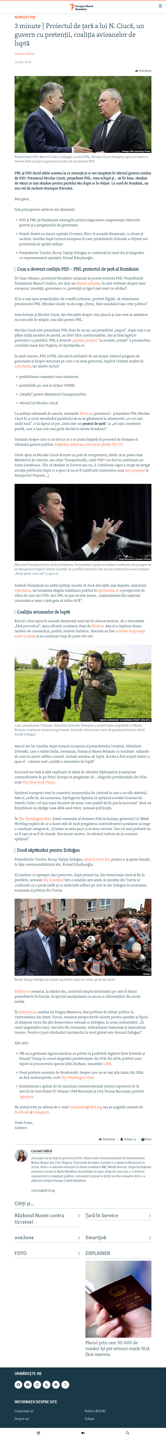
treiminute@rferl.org (85, 1107)
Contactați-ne (24, 1411)
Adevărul (92, 445)
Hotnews (77, 445)
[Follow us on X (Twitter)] (65, 1385)
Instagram (41, 1112)
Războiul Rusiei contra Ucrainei (39, 1219)
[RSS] (46, 1385)
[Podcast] (38, 1433)
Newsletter (25, 17)
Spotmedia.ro (108, 591)
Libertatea (23, 366)
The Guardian (53, 880)
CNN (107, 1064)
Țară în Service (101, 1216)
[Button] (143, 71)
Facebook (22, 1112)
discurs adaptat (88, 283)
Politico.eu (22, 992)
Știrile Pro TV (112, 445)
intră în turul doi (97, 860)
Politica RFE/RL (95, 1411)
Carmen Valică (24, 54)
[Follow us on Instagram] (37, 1385)
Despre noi (22, 1419)
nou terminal (135, 471)
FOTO (21, 1253)
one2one (24, 1238)
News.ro (86, 414)
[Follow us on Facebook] (18, 1385)
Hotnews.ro (27, 1012)
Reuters (97, 626)
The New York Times (39, 783)
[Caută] (127, 1433)
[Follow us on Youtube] (28, 1385)
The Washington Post (35, 819)
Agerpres (26, 1097)
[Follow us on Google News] (56, 1385)
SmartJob (95, 1238)
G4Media (61, 445)
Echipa (89, 1419)
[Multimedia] (83, 1433)
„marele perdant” (85, 341)
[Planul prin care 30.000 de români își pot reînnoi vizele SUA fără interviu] (118, 1299)
